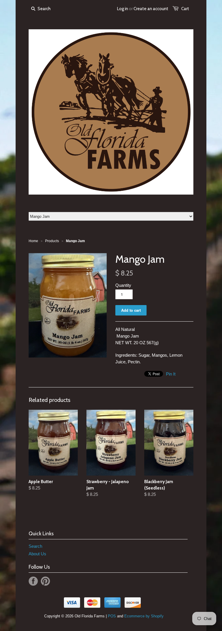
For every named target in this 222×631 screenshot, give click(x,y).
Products (52, 241)
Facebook (33, 581)
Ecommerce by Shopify (144, 616)
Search (35, 546)
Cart (185, 8)
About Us (37, 553)
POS (112, 616)
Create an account (151, 8)
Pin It (170, 373)
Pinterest (45, 581)
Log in (122, 8)
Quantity (123, 285)
